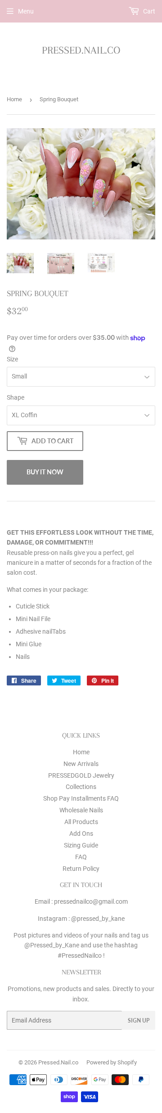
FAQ (81, 857)
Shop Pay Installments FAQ (81, 798)
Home (14, 99)
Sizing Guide (81, 845)
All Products (81, 821)
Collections (81, 786)
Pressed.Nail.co (81, 50)
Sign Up (138, 1020)
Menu (26, 11)
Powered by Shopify (111, 1062)
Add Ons (81, 833)
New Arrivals (81, 763)
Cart (148, 11)
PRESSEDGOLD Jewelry (81, 775)
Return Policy (81, 868)
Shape (15, 397)
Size (12, 359)
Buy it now (45, 472)
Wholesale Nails (81, 810)
